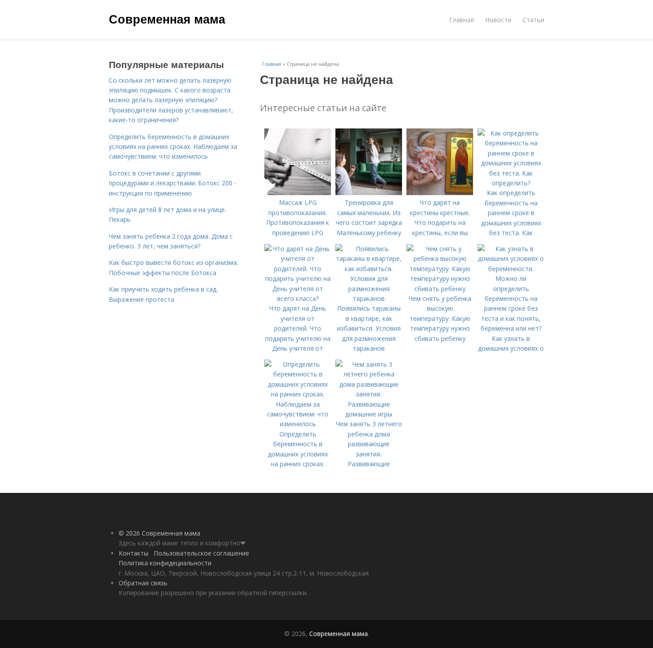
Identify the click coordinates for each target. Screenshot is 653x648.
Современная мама (167, 18)
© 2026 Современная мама (159, 533)
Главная (461, 20)
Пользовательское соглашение (201, 553)
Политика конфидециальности (165, 563)
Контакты (133, 553)
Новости (498, 20)
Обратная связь (143, 583)
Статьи (533, 20)
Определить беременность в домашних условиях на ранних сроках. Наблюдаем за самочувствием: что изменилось (173, 146)
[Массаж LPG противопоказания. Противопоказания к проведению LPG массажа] (297, 192)
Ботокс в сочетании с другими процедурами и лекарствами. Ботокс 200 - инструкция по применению (172, 183)
